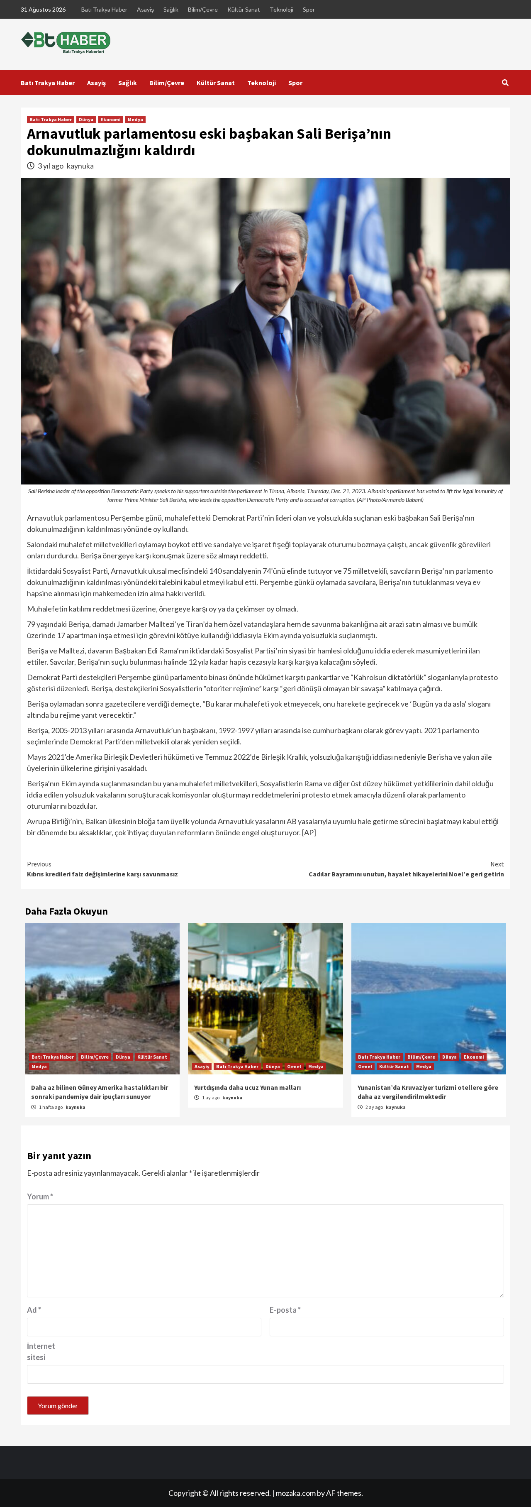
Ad (34, 1309)
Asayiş (145, 9)
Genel (294, 1066)
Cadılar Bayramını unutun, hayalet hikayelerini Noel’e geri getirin (406, 869)
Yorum (40, 1196)
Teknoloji (281, 9)
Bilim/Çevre (203, 9)
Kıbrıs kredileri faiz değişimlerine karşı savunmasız (102, 869)
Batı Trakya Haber (104, 9)
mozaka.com (296, 1492)
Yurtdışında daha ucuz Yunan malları (247, 1087)
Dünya (86, 119)
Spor (309, 9)
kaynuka (80, 165)
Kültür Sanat (243, 9)
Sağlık (170, 9)
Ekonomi (110, 119)
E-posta (285, 1309)
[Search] (505, 83)
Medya (135, 119)
